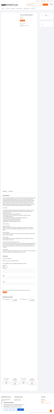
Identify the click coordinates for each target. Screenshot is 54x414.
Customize (7, 409)
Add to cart (22, 20)
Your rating (5, 265)
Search (45, 5)
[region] (13, 406)
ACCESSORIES (19, 8)
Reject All (13, 409)
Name (4, 275)
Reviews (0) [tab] (11, 191)
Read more (6, 383)
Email (4, 281)
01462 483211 (43, 400)
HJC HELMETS (26, 25)
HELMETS (13, 8)
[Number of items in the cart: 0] (42, 24)
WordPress (51, 412)
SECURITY (33, 8)
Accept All (20, 409)
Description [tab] (5, 191)
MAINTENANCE (27, 8)
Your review (5, 268)
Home (3, 8)
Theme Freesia (44, 412)
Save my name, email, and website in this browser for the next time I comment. (16, 290)
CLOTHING (7, 8)
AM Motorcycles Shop (33, 412)
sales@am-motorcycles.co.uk (46, 402)
